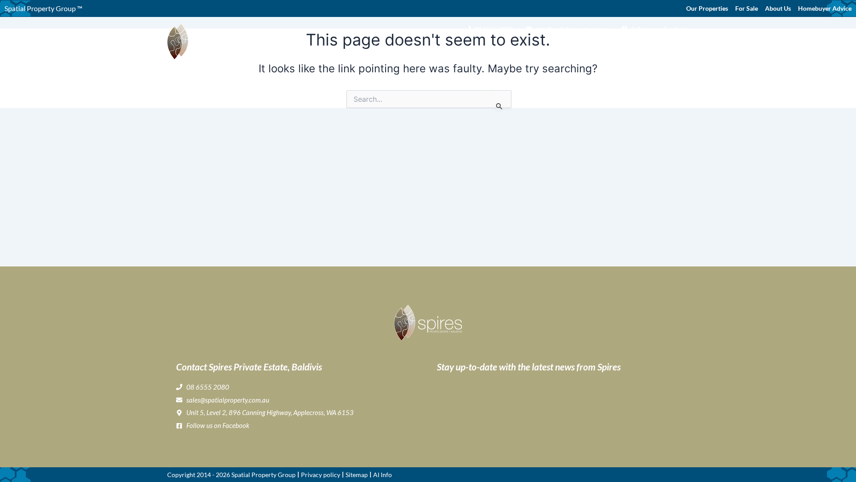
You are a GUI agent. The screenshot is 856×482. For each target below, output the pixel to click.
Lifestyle (511, 47)
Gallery (480, 47)
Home (379, 47)
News (647, 47)
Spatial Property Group (263, 474)
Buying (442, 47)
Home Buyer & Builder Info (581, 47)
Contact (675, 47)
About (406, 47)
